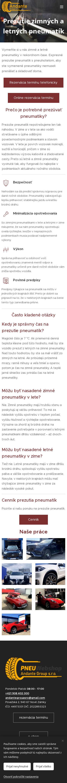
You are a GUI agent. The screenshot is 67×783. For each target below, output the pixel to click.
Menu (61, 6)
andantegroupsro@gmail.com (25, 697)
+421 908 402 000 (17, 693)
